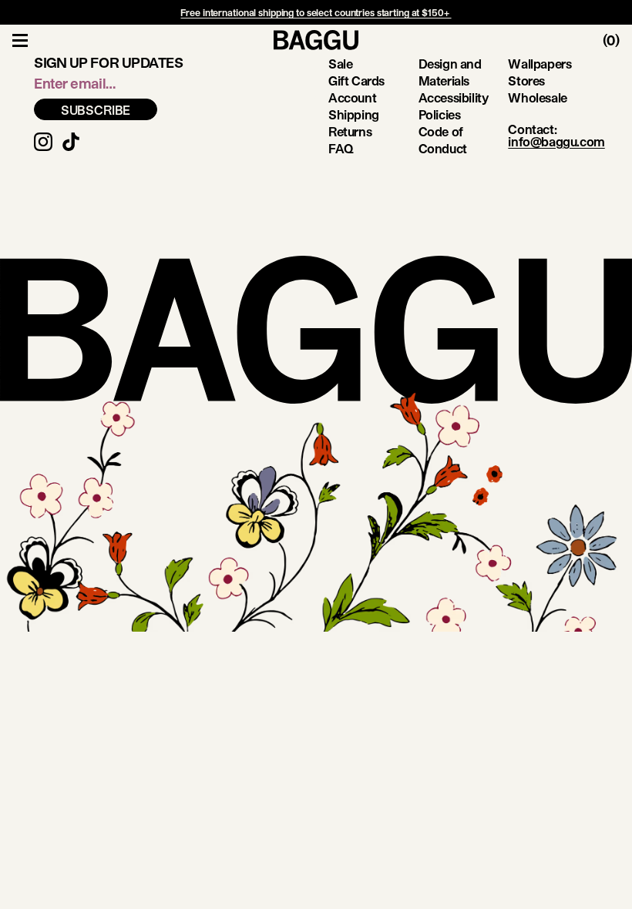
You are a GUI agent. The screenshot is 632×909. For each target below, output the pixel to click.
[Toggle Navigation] (20, 40)
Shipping (353, 114)
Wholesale (537, 97)
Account (352, 97)
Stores (526, 80)
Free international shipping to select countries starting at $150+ (315, 12)
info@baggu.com (556, 141)
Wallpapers (539, 63)
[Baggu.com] (316, 40)
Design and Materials (450, 72)
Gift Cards (356, 80)
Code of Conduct (443, 140)
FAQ (341, 148)
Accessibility (454, 97)
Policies (440, 114)
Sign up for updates (108, 62)
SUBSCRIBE (96, 109)
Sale (340, 63)
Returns (349, 131)
